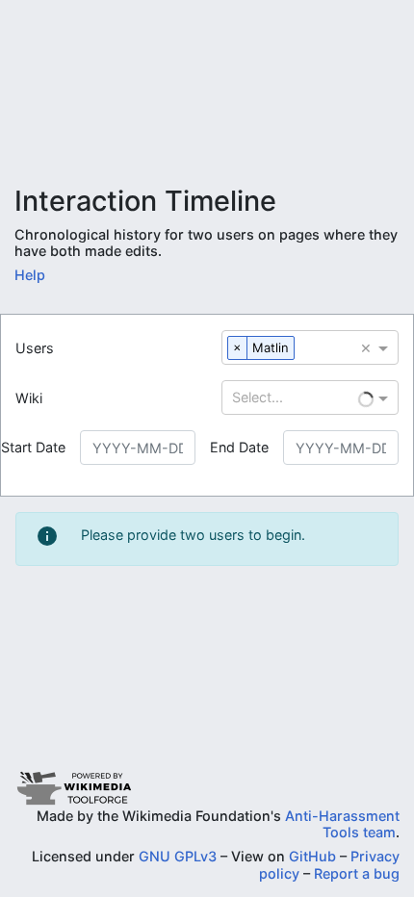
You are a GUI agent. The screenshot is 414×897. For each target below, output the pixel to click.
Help (29, 275)
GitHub (312, 856)
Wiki (28, 398)
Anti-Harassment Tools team (342, 823)
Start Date (33, 447)
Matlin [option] (270, 347)
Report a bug (357, 873)
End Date (239, 447)
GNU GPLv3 (178, 856)
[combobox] (301, 349)
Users (34, 348)
